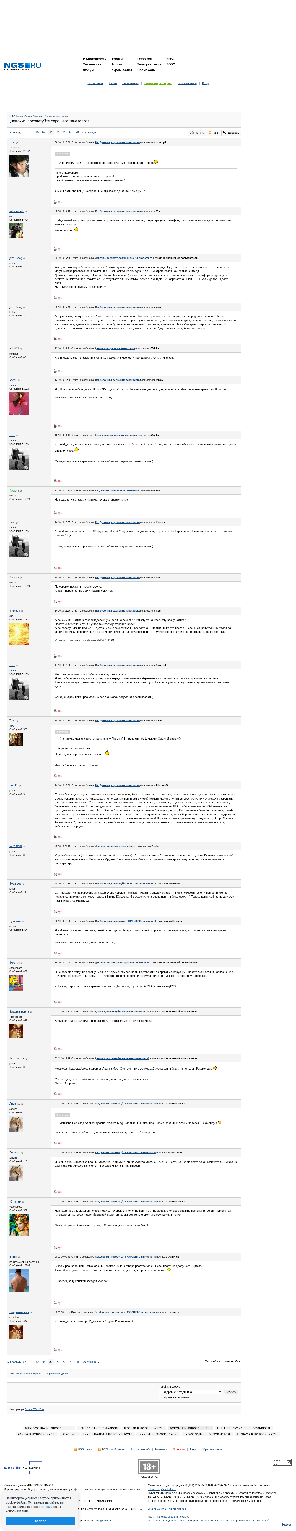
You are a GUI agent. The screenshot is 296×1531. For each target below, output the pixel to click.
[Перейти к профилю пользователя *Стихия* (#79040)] (19, 1235)
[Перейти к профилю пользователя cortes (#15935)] (19, 1290)
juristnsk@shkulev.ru (102, 1520)
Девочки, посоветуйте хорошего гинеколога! (122, 258)
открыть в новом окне (175, 1397)
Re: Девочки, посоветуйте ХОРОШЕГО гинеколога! (125, 883)
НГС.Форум (16, 116)
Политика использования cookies (168, 1516)
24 (70, 132)
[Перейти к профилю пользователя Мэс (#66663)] (19, 176)
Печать (199, 132)
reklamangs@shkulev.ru (162, 1489)
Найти (113, 83)
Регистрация (130, 83)
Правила (179, 1449)
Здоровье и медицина (57, 116)
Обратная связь (212, 1449)
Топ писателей (140, 1449)
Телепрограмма (149, 64)
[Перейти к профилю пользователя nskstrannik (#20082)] (16, 236)
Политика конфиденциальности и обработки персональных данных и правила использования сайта (210, 1520)
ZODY (170, 64)
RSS (215, 132)
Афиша (117, 64)
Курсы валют (122, 70)
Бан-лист (161, 1449)
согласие (45, 1507)
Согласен (40, 1521)
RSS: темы (85, 1449)
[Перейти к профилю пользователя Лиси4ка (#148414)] (16, 1131)
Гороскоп (144, 58)
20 (43, 132)
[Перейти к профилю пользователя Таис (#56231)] (16, 745)
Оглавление (95, 83)
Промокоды (146, 70)
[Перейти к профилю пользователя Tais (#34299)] (19, 469)
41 (77, 132)
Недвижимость (94, 58)
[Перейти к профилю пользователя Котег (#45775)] (19, 414)
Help (193, 1449)
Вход (205, 83)
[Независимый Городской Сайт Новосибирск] (22, 67)
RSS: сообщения (113, 1449)
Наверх (287, 1524)
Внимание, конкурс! (158, 83)
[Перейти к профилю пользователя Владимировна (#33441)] (16, 1037)
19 (37, 132)
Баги (41, 1409)
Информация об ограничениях (167, 1508)
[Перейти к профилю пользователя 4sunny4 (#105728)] (19, 644)
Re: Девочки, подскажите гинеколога (117, 142)
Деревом (233, 132)
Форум (88, 70)
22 (57, 132)
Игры (170, 58)
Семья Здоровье (33, 116)
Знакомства (92, 64)
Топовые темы (187, 83)
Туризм (117, 58)
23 (63, 132)
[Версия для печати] (55, 202)
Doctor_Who (31, 1409)
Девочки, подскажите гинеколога (115, 348)
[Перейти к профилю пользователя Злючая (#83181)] (16, 990)
